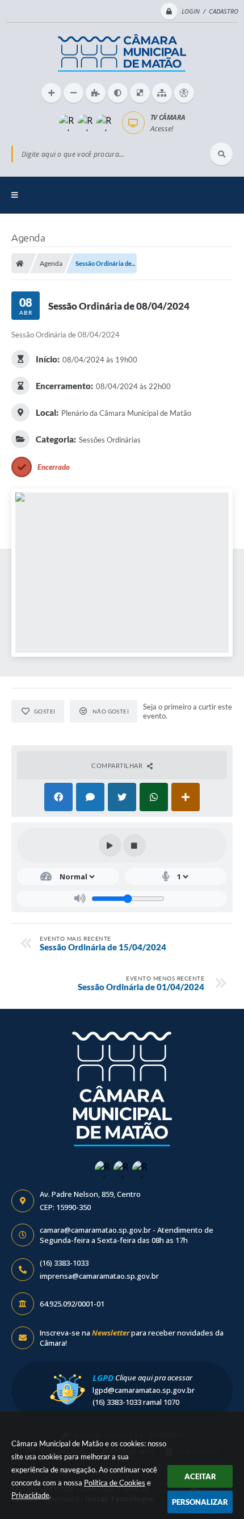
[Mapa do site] (162, 93)
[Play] (110, 845)
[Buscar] (221, 154)
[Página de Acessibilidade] (184, 93)
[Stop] (134, 845)
